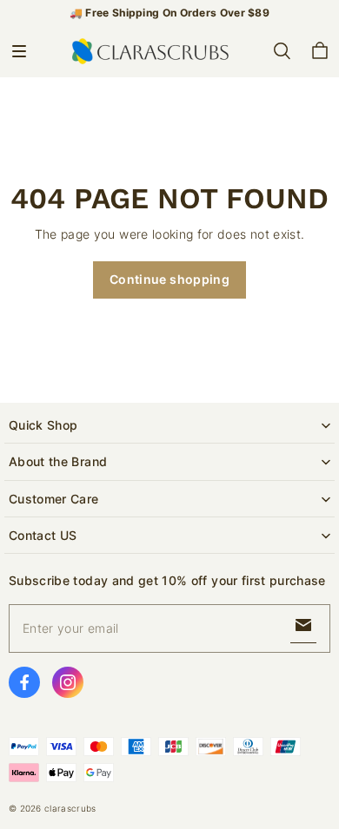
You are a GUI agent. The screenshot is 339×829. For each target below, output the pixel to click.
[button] (19, 51)
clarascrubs (70, 808)
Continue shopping (169, 279)
